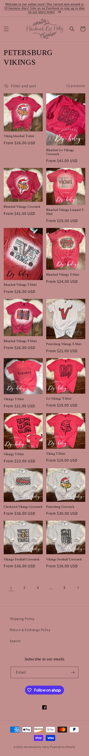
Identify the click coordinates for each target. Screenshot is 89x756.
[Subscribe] (72, 672)
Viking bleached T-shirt (19, 136)
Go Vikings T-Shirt (58, 398)
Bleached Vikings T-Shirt (20, 284)
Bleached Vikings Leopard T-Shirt (65, 212)
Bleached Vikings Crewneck (22, 206)
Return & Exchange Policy (30, 630)
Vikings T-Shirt (14, 399)
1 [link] (11, 587)
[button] (6, 28)
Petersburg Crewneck (60, 507)
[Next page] (77, 587)
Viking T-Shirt (55, 453)
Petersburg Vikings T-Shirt (64, 344)
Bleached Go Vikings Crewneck (60, 152)
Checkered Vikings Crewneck (23, 507)
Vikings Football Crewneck (22, 559)
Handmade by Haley (36, 747)
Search (15, 641)
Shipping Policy (22, 618)
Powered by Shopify (62, 747)
